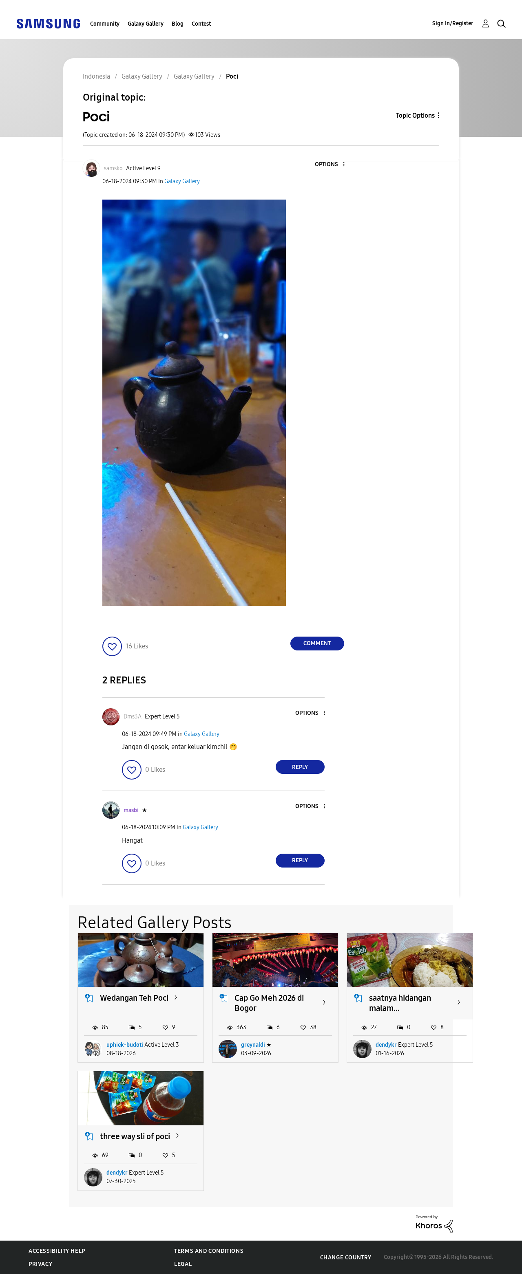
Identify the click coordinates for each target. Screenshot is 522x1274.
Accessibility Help (57, 1251)
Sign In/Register (452, 23)
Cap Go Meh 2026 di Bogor (269, 1003)
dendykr (386, 1044)
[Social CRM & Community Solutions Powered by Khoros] (434, 1223)
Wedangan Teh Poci (134, 998)
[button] (330, 165)
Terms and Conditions (208, 1251)
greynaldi (253, 1044)
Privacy (40, 1264)
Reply (300, 767)
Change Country (346, 1257)
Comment (317, 643)
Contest (201, 23)
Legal (183, 1264)
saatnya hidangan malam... (400, 1003)
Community (104, 23)
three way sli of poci (135, 1136)
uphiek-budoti (124, 1044)
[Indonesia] (48, 23)
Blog (178, 23)
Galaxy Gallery (146, 23)
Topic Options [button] (415, 115)
